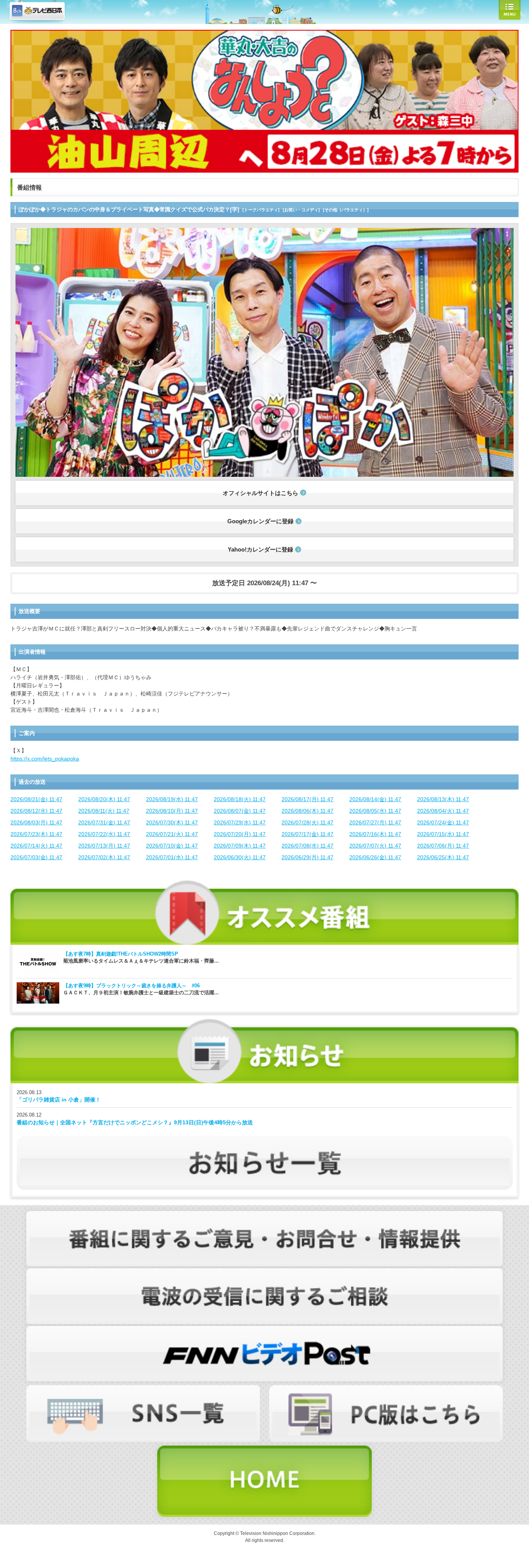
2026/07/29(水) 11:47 (240, 822)
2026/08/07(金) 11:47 (240, 811)
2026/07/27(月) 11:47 (375, 822)
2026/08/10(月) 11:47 (172, 811)
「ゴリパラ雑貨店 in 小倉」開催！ (59, 1099)
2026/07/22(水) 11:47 (104, 834)
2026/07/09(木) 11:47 (240, 846)
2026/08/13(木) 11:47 (443, 799)
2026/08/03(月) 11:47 (36, 822)
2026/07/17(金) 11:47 (307, 834)
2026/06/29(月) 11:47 (307, 857)
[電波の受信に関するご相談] (264, 1272)
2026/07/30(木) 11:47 (172, 822)
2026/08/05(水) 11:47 (375, 811)
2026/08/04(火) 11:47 (443, 811)
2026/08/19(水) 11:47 (172, 799)
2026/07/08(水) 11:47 (307, 846)
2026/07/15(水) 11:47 (443, 834)
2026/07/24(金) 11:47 (443, 822)
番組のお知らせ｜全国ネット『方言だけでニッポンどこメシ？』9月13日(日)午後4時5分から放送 (135, 1122)
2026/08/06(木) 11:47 (307, 811)
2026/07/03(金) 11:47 (36, 857)
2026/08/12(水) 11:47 (36, 811)
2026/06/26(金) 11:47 (375, 857)
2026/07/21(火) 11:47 (172, 834)
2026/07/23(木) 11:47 (36, 834)
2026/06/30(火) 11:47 (240, 857)
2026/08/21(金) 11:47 (36, 799)
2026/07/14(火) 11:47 (36, 846)
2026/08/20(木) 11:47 (104, 799)
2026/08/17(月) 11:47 (307, 799)
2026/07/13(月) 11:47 (104, 846)
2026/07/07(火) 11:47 (375, 846)
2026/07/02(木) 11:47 (104, 857)
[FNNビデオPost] (264, 1330)
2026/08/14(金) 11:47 (375, 799)
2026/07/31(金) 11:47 (104, 822)
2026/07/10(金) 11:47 (172, 846)
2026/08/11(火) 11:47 (103, 811)
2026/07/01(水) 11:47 (172, 857)
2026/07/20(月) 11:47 (240, 834)
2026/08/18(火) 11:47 (240, 799)
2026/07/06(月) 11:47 (443, 846)
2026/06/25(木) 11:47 (443, 857)
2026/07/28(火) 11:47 (307, 822)
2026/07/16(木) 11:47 (375, 834)
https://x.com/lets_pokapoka (44, 758)
